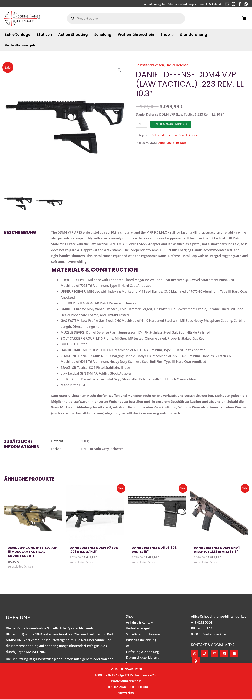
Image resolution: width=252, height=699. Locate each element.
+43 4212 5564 (201, 622)
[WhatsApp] (246, 4)
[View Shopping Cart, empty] (244, 18)
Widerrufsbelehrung (141, 640)
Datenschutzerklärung (142, 657)
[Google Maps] (196, 661)
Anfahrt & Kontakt (139, 622)
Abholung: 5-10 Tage (172, 143)
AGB (129, 646)
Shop (130, 616)
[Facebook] (240, 4)
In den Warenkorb (170, 124)
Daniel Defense (177, 65)
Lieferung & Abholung (142, 652)
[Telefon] (204, 653)
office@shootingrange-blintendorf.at (218, 616)
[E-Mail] (227, 4)
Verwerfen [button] (126, 693)
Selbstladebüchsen (150, 65)
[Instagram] (233, 4)
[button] (172, 34)
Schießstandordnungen (143, 634)
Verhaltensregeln (139, 628)
